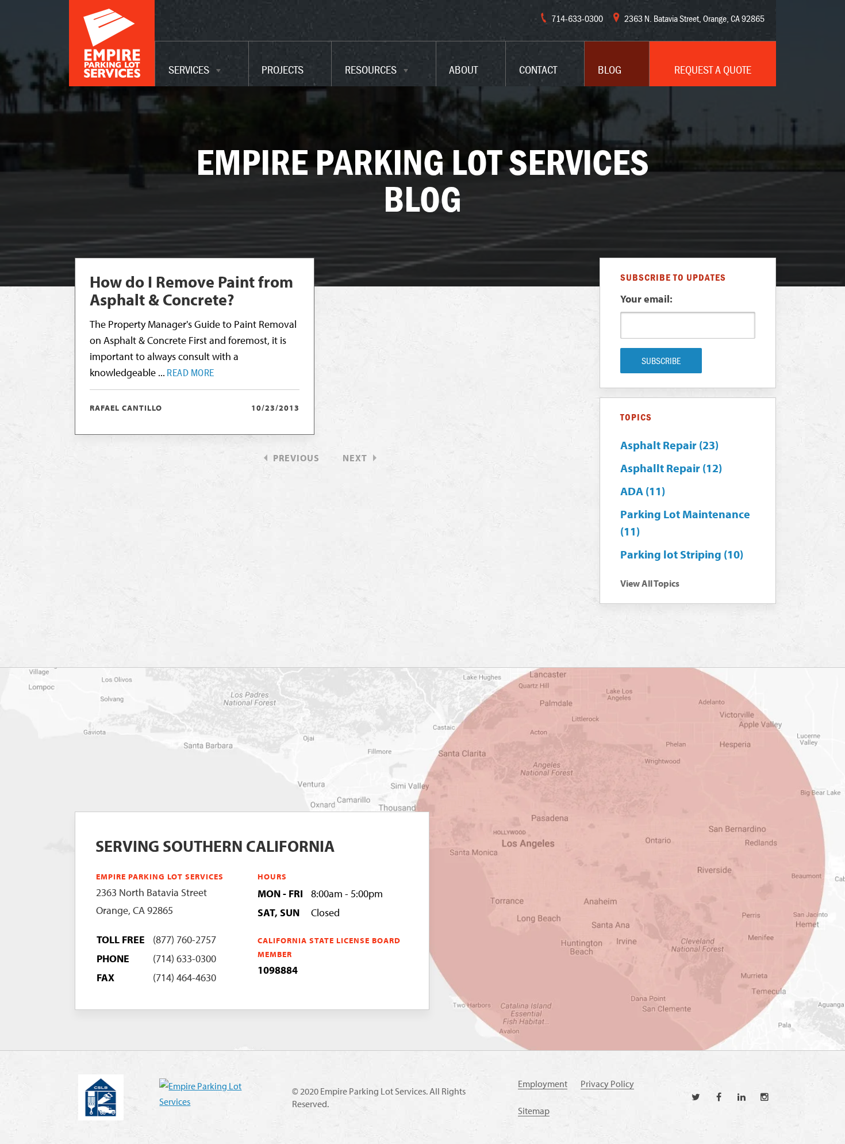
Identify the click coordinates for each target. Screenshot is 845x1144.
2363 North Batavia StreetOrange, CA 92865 (151, 901)
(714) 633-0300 (184, 958)
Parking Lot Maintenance (685, 522)
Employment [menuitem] (542, 1083)
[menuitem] (202, 63)
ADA (642, 491)
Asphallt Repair (671, 468)
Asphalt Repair (669, 445)
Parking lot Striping (681, 554)
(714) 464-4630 (184, 977)
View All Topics (649, 583)
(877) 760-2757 (184, 939)
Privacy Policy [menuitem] (607, 1083)
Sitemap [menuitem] (534, 1110)
